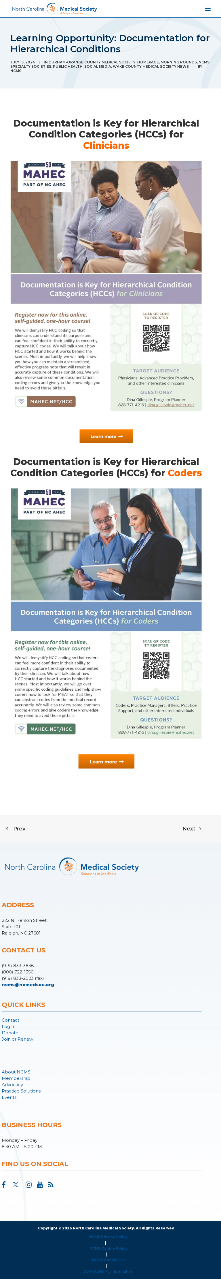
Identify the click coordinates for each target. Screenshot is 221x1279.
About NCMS (16, 1072)
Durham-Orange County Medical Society (92, 62)
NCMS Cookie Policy (108, 1248)
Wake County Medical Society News (151, 66)
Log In (9, 1026)
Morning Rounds (179, 62)
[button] (4, 1186)
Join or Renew (17, 1039)
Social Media (97, 66)
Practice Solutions (21, 1091)
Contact (10, 1020)
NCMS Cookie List (108, 1260)
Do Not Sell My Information (108, 1271)
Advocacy (12, 1084)
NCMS (15, 71)
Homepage (148, 62)
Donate (10, 1032)
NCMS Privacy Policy (108, 1237)
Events (9, 1097)
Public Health (68, 66)
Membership (16, 1078)
